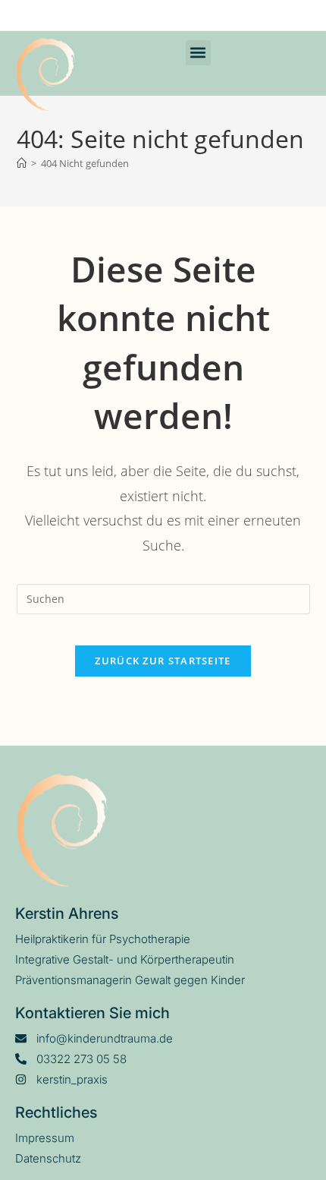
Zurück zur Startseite (162, 660)
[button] (198, 52)
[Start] (22, 163)
